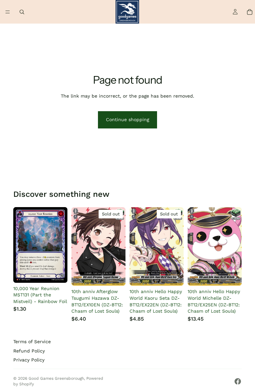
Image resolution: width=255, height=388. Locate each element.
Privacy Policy (28, 359)
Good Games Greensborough (56, 378)
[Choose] (57, 272)
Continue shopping (127, 119)
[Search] (22, 12)
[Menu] (7, 12)
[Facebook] (238, 381)
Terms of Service (32, 341)
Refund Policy (29, 350)
